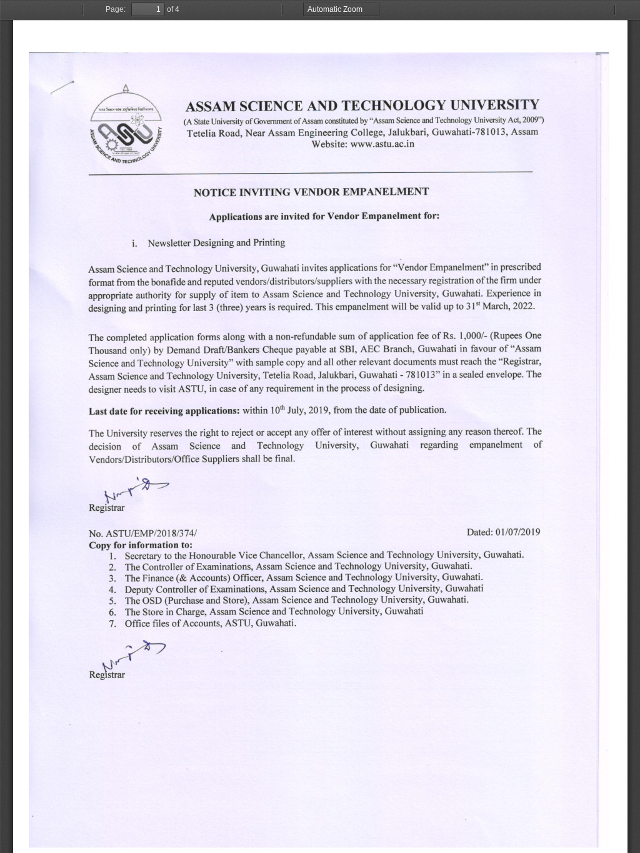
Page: (116, 9)
